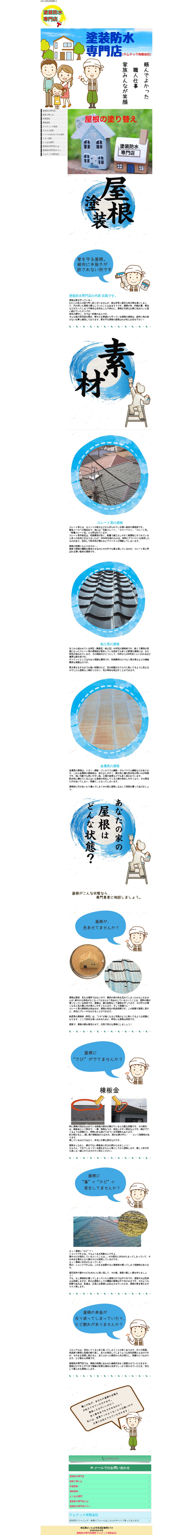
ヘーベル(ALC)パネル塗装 (53, 134)
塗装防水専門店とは (51, 146)
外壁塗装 (46, 119)
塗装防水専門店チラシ (52, 150)
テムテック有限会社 (51, 154)
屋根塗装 (46, 123)
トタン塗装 (47, 138)
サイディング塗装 (50, 126)
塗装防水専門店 (49, 111)
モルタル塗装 (48, 130)
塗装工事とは (48, 115)
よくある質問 (48, 142)
